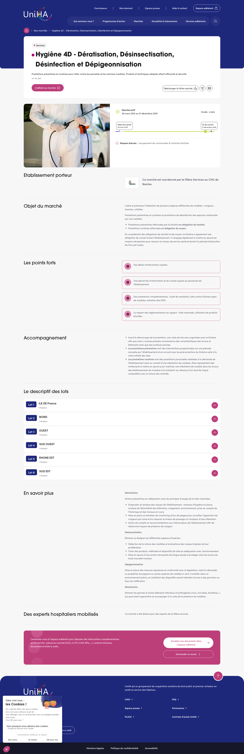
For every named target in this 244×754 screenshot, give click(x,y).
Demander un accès (186, 654)
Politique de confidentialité (124, 748)
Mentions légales (95, 748)
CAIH (127, 699)
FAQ (174, 699)
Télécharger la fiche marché (178, 88)
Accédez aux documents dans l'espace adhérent (186, 642)
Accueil (26, 30)
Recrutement (126, 8)
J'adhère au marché (45, 87)
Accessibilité (151, 748)
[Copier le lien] (202, 88)
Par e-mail (65, 730)
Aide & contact (179, 8)
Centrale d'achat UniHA (184, 716)
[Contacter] (209, 88)
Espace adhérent (204, 8)
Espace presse (152, 8)
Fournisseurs (100, 8)
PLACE (128, 716)
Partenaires (178, 708)
